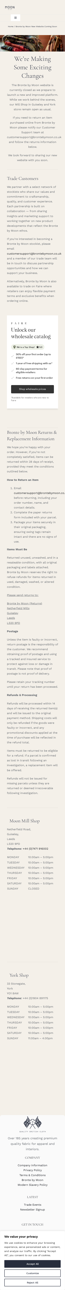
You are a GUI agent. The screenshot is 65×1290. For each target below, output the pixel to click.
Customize (32, 1273)
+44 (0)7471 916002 (35, 848)
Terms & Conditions (32, 1175)
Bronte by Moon (32, 1180)
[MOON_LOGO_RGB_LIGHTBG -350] (9, 6)
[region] (32, 1260)
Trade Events (32, 1204)
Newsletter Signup (32, 1209)
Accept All (33, 1264)
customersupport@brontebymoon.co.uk (34, 253)
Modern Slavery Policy (32, 1184)
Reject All (32, 1282)
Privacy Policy (32, 1170)
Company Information (32, 1165)
